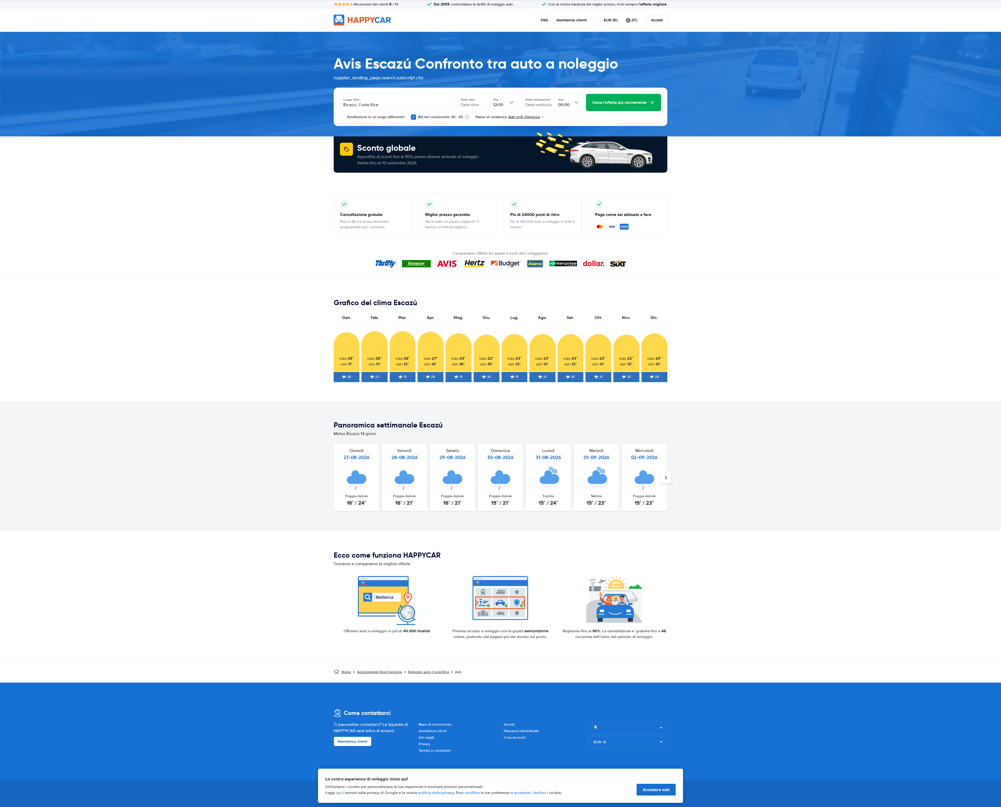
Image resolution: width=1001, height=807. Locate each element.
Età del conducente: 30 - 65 (440, 117)
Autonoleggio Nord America (379, 672)
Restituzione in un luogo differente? (375, 117)
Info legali (426, 737)
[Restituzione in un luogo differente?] (342, 117)
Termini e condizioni (435, 750)
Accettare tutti (656, 790)
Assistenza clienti (571, 20)
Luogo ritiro (351, 99)
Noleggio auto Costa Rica (428, 672)
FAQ (544, 20)
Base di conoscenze (435, 724)
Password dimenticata (521, 731)
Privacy (424, 744)
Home (346, 672)
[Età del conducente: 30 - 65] (413, 117)
